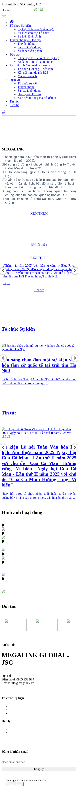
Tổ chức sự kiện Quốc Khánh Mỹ (38, 554)
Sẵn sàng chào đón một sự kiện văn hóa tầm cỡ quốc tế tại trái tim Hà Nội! (39, 365)
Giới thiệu (39, 257)
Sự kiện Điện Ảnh (29, 36)
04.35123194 (21, 10)
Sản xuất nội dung (29, 47)
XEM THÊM (39, 213)
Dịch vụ (15, 79)
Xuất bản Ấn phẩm (30, 51)
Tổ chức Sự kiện (20, 25)
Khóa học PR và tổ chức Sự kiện (38, 58)
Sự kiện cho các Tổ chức (33, 33)
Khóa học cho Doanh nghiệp (36, 61)
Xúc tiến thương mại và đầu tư (37, 98)
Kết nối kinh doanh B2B (33, 72)
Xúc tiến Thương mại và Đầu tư (30, 65)
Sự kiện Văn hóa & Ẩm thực (36, 29)
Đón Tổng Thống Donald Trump (37, 525)
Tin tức (14, 101)
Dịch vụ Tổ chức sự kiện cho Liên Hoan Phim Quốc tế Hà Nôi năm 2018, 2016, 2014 (38, 583)
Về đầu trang (14, 784)
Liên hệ (14, 105)
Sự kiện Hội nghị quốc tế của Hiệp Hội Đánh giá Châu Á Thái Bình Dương (38, 566)
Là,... (6, 283)
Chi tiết (39, 290)
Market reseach (27, 76)
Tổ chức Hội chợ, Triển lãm (35, 69)
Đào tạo (15, 54)
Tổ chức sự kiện (28, 83)
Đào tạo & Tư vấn (29, 94)
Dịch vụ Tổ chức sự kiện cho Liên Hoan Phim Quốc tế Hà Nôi (37, 544)
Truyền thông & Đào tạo (25, 40)
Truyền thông (26, 43)
